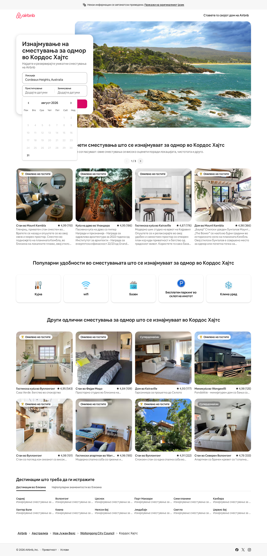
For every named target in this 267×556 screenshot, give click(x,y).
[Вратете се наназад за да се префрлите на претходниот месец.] (29, 103)
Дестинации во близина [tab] (31, 487)
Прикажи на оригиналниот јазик (164, 4)
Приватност (49, 549)
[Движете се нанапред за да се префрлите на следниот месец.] (71, 103)
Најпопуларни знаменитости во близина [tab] (77, 487)
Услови (64, 549)
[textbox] (38, 92)
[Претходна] (127, 161)
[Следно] (140, 161)
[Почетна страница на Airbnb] (25, 15)
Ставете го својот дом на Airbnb (226, 15)
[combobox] (54, 79)
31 (28, 155)
